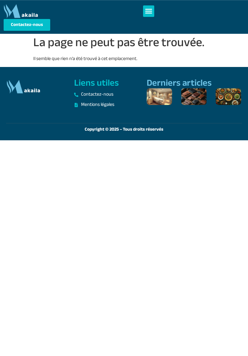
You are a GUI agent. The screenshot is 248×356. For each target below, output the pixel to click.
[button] (149, 11)
